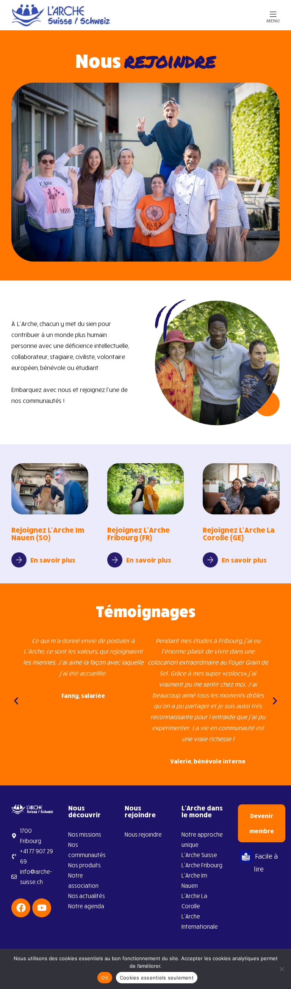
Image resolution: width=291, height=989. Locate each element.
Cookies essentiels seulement (157, 978)
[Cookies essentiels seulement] (281, 969)
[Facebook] (20, 907)
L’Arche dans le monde (202, 811)
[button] (16, 700)
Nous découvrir (84, 811)
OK (104, 978)
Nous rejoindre (140, 811)
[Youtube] (41, 907)
